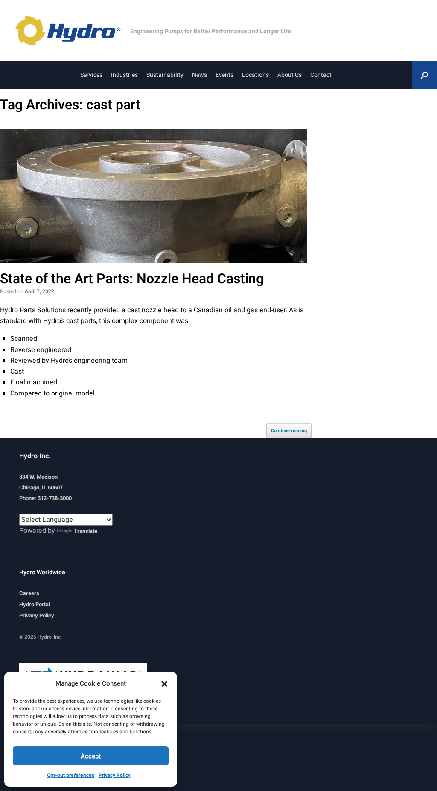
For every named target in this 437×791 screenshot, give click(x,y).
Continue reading (289, 430)
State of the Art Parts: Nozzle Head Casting (132, 279)
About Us (289, 74)
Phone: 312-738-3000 (45, 498)
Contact (321, 74)
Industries (124, 74)
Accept (91, 756)
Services (91, 74)
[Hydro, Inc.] (72, 31)
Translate (85, 531)
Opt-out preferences (70, 775)
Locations (255, 74)
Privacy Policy (115, 775)
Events (224, 74)
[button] (164, 683)
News (199, 74)
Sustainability (165, 74)
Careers (29, 593)
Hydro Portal (34, 604)
